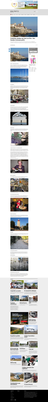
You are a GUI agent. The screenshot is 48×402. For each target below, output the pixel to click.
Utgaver (25, 14)
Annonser (34, 14)
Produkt (19, 14)
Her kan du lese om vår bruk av (27, 397)
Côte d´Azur (33, 67)
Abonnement (28, 14)
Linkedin (9, 51)
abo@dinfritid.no (12, 398)
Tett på (17, 14)
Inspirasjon (22, 14)
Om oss (31, 14)
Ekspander (37, 11)
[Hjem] (14, 11)
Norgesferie (12, 14)
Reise (14, 14)
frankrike (30, 67)
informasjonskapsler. (31, 397)
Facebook (9, 48)
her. (24, 397)
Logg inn (35, 11)
